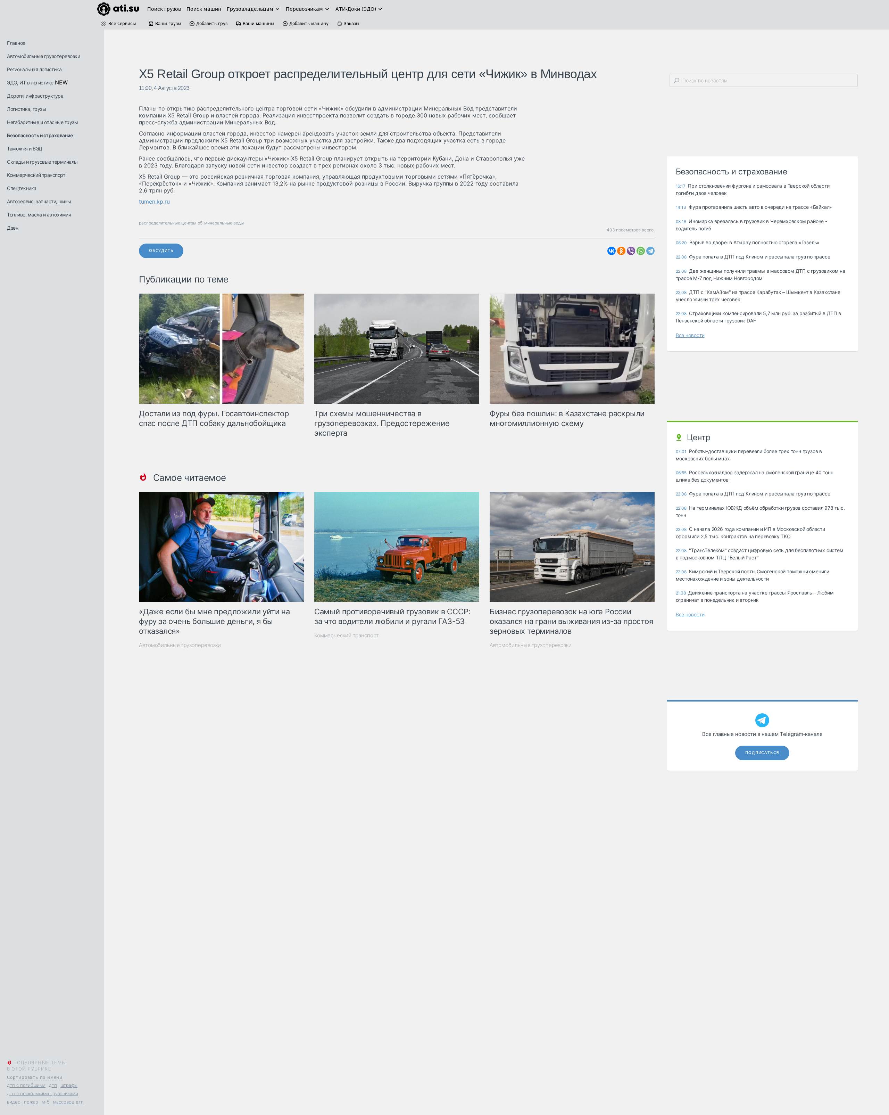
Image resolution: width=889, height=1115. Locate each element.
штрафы (68, 1085)
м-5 (46, 1102)
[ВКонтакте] (611, 251)
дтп (53, 1085)
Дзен (12, 228)
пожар (31, 1102)
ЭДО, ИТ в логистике (30, 82)
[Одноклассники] (621, 251)
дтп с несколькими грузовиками (42, 1093)
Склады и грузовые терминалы (42, 162)
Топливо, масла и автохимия (39, 215)
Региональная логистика (34, 69)
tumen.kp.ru (154, 201)
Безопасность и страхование (40, 135)
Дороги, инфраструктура (35, 96)
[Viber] (631, 251)
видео (13, 1102)
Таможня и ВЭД (24, 148)
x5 (200, 223)
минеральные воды (224, 223)
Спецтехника (21, 188)
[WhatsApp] (641, 251)
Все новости (690, 335)
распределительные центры (167, 223)
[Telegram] (650, 251)
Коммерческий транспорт (36, 175)
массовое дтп (68, 1102)
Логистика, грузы (26, 109)
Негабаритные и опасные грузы (42, 122)
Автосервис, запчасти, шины (39, 201)
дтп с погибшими (26, 1085)
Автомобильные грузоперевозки (43, 56)
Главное (16, 43)
